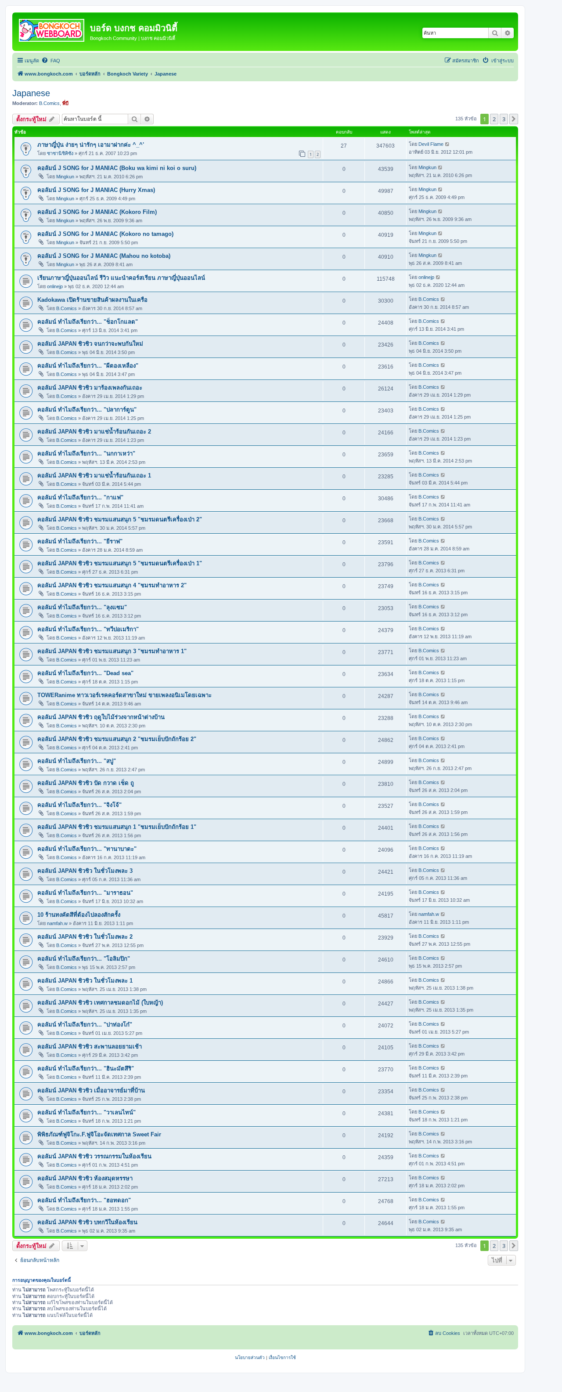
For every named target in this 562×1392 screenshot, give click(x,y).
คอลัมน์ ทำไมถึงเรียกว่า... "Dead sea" (85, 673)
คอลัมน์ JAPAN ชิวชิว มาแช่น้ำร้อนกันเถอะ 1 (94, 475)
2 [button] (494, 119)
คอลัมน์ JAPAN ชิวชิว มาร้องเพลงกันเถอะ (89, 387)
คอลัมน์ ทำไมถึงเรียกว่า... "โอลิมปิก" (83, 958)
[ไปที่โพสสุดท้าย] (447, 144)
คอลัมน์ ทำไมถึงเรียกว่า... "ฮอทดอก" (84, 1200)
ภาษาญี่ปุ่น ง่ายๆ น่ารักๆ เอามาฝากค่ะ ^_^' (90, 144)
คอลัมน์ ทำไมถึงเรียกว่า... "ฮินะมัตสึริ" (85, 1068)
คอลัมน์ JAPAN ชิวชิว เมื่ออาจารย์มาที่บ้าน (91, 1090)
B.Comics (49, 103)
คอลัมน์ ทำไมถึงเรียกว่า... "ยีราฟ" (79, 541)
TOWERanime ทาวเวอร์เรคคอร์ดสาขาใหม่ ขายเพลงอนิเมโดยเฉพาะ (124, 695)
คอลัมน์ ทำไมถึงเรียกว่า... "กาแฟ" (80, 497)
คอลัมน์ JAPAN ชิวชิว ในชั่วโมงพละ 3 (85, 871)
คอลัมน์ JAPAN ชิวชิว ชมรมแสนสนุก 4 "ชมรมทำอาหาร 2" (112, 585)
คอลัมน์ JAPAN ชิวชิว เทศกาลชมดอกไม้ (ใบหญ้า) (100, 1002)
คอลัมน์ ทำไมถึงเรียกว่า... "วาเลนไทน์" (86, 1112)
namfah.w (57, 923)
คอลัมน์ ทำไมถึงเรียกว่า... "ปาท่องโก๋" (84, 1024)
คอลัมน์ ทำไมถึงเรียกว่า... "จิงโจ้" (79, 805)
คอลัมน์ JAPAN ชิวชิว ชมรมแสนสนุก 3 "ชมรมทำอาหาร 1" (112, 651)
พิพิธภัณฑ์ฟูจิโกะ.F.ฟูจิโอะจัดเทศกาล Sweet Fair (99, 1134)
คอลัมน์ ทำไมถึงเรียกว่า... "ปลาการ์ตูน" (87, 409)
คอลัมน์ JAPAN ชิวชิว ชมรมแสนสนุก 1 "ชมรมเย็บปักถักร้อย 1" (116, 827)
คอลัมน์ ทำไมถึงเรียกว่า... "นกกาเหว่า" (86, 453)
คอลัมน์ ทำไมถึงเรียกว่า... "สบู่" (76, 761)
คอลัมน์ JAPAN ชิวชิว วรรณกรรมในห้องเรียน (94, 1156)
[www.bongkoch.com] (52, 28)
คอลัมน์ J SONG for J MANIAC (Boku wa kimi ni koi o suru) (116, 168)
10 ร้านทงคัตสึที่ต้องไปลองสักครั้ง (78, 914)
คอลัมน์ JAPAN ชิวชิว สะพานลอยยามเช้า (89, 1046)
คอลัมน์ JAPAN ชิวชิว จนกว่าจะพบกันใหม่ (90, 343)
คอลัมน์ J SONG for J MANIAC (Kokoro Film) (97, 212)
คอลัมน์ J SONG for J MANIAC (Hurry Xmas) (96, 190)
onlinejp (55, 286)
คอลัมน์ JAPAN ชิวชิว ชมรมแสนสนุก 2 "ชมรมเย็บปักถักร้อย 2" (116, 739)
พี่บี (65, 103)
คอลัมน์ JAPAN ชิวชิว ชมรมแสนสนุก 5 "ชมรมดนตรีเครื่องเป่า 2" (119, 519)
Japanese (31, 93)
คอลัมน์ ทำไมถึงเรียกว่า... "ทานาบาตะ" (87, 849)
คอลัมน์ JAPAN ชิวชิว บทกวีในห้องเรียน (87, 1222)
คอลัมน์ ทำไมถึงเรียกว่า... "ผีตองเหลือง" (87, 365)
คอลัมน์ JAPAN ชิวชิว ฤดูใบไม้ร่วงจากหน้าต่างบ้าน (101, 717)
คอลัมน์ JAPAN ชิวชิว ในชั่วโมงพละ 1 (85, 980)
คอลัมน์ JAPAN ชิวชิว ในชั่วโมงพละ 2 (85, 936)
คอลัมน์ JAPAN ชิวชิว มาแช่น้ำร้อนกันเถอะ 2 (94, 431)
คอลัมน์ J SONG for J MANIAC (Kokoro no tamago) (105, 234)
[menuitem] (50, 60)
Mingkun (65, 176)
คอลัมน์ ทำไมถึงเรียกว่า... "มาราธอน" (85, 892)
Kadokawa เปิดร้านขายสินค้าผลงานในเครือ (92, 299)
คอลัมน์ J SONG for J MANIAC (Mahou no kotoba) (103, 256)
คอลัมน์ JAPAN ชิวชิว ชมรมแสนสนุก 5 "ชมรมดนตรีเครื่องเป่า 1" (119, 563)
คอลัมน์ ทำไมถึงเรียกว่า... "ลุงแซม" (82, 607)
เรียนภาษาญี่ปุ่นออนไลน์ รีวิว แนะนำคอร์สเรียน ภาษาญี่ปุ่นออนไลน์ (121, 278)
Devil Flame (430, 144)
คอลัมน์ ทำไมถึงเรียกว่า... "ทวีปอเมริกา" (88, 629)
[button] (513, 119)
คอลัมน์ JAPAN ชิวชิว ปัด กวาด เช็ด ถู (85, 783)
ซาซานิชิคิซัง (60, 153)
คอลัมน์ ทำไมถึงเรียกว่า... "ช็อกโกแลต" (87, 321)
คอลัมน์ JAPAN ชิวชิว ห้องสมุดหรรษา (85, 1178)
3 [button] (503, 119)
